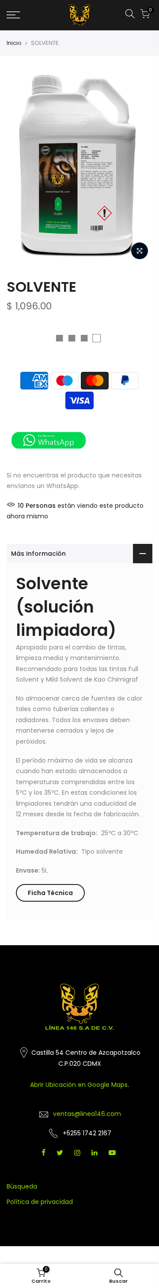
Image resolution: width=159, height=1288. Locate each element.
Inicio (14, 43)
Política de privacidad (40, 1201)
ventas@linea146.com (87, 1113)
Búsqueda (22, 1186)
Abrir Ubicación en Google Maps (79, 1084)
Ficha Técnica (50, 892)
